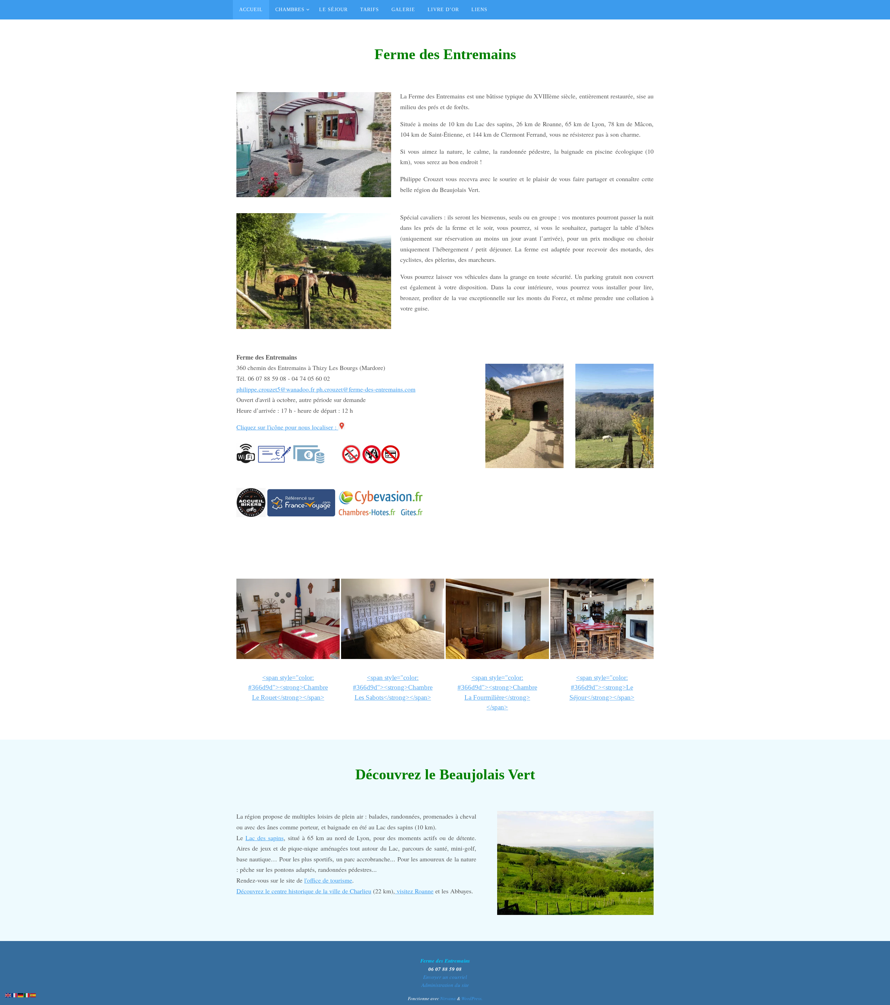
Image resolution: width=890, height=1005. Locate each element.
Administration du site (445, 984)
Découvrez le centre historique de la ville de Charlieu (303, 891)
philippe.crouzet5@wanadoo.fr (276, 389)
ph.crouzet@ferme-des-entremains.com (365, 389)
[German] (21, 994)
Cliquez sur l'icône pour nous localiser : (287, 427)
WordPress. (472, 998)
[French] (14, 994)
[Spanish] (33, 994)
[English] (8, 994)
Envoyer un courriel (445, 976)
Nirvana (448, 998)
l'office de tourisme (328, 880)
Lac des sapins (264, 838)
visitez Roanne (414, 891)
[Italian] (27, 994)
